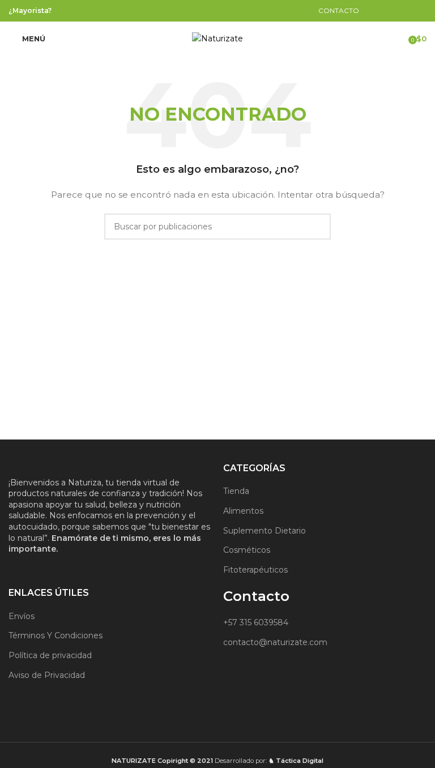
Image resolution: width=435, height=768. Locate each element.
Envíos (21, 616)
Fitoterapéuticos (255, 570)
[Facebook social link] (204, 10)
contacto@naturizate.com (275, 642)
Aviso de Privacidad (46, 675)
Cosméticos (246, 550)
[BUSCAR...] (318, 227)
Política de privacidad (50, 655)
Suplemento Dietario (264, 531)
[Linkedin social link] (218, 10)
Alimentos (243, 511)
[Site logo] (217, 38)
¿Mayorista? (30, 10)
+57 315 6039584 (255, 622)
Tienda (236, 491)
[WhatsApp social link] (233, 10)
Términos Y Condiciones (55, 635)
